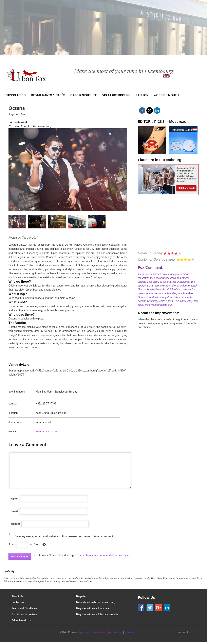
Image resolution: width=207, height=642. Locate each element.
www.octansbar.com (47, 431)
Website (15, 523)
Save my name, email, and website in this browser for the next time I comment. (64, 536)
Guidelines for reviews (24, 614)
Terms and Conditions (24, 608)
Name (14, 498)
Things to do (15, 95)
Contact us (18, 602)
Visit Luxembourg (116, 95)
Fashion (142, 95)
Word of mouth (166, 95)
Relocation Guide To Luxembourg (95, 602)
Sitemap (129, 632)
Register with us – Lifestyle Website (97, 614)
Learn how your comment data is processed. (105, 555)
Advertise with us (22, 620)
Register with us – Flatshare (92, 608)
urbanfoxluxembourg (95, 632)
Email (14, 511)
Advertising (115, 632)
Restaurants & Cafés (48, 95)
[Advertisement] (100, 32)
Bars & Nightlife (83, 95)
